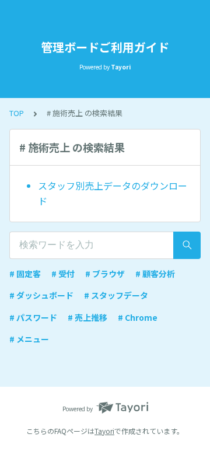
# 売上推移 (87, 317)
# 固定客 (25, 273)
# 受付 (63, 273)
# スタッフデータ (116, 295)
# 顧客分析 (155, 273)
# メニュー (29, 339)
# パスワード (33, 317)
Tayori (104, 431)
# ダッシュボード (41, 295)
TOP (16, 112)
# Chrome (138, 317)
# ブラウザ (105, 273)
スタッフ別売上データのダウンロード (112, 193)
